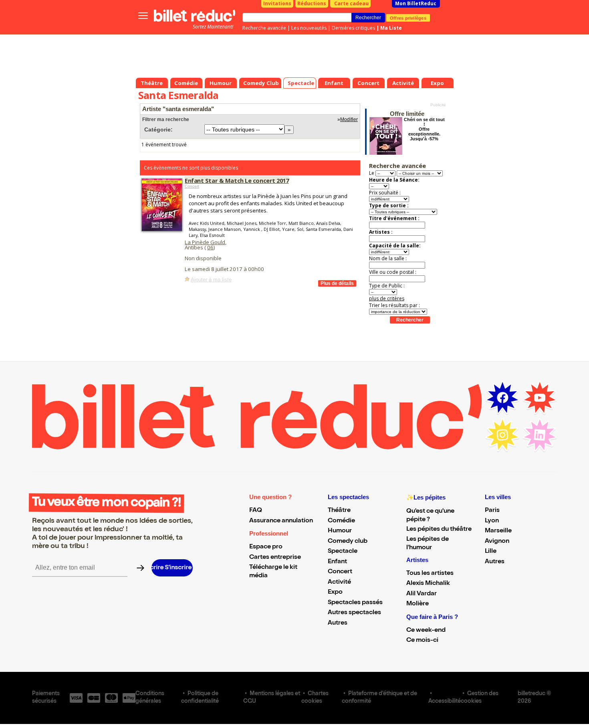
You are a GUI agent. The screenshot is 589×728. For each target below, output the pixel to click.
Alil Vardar (421, 594)
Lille (490, 551)
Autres (337, 623)
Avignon (497, 541)
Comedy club (347, 541)
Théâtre (339, 511)
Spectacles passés (355, 603)
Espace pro (265, 547)
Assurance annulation (281, 521)
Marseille (498, 531)
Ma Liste (391, 27)
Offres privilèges (408, 17)
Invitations (277, 3)
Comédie (341, 521)
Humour (340, 531)
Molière (417, 604)
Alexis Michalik (428, 583)
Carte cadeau (351, 3)
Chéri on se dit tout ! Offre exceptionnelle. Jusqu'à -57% (424, 129)
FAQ (255, 511)
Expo (335, 592)
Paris (492, 511)
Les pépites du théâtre (439, 529)
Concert (192, 186)
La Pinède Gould (205, 242)
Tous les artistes (430, 573)
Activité (339, 582)
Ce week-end (426, 630)
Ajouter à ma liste (211, 280)
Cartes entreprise (275, 557)
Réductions (311, 3)
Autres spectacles (354, 613)
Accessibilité (444, 701)
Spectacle (342, 551)
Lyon (492, 521)
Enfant (337, 562)
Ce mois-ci (422, 640)
